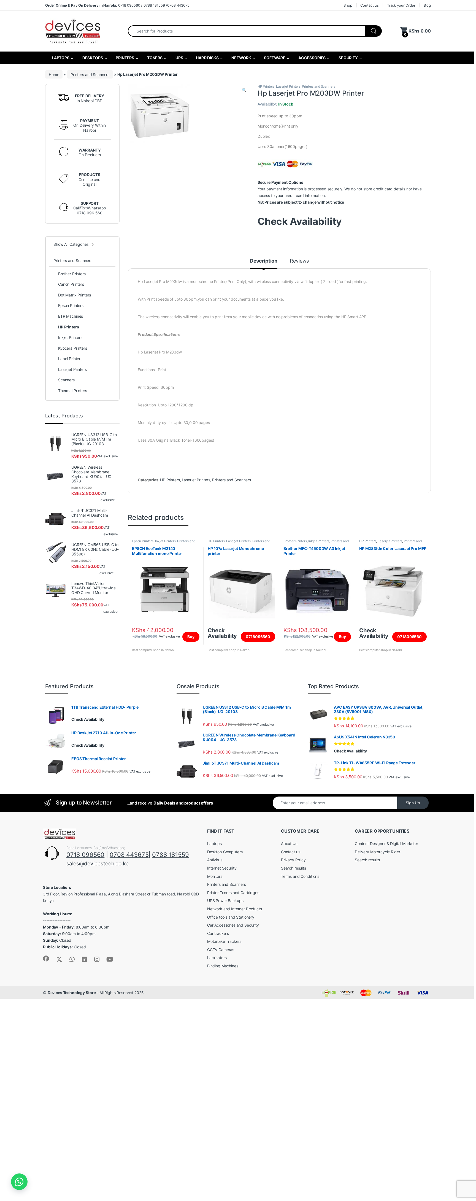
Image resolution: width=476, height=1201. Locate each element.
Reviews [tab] (299, 261)
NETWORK (241, 57)
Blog (427, 5)
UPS (179, 57)
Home (54, 74)
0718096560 (258, 636)
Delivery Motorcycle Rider (377, 851)
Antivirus (214, 859)
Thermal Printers (72, 390)
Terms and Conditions (300, 876)
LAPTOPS (60, 57)
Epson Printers (142, 541)
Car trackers (218, 933)
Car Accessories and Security (233, 925)
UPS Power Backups (225, 900)
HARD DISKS (206, 57)
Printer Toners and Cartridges (233, 892)
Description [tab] (263, 261)
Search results (293, 868)
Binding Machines (222, 966)
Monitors (214, 876)
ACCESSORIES (312, 57)
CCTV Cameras (220, 949)
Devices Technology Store (72, 992)
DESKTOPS (92, 57)
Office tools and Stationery (230, 917)
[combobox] (247, 31)
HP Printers (266, 86)
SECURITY (348, 57)
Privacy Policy (293, 859)
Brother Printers (295, 541)
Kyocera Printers (72, 348)
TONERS (154, 57)
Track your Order (401, 5)
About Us (289, 843)
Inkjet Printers (165, 541)
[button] (244, 90)
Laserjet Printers (288, 86)
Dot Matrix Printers (74, 295)
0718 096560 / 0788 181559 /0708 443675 (117, 5)
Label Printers (70, 358)
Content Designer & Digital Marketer (386, 843)
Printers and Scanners (90, 74)
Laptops (214, 843)
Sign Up (413, 802)
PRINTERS (124, 57)
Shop (348, 5)
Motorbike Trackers (224, 941)
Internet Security (222, 868)
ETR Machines (70, 316)
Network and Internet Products (234, 908)
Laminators (217, 957)
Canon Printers (71, 284)
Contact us (369, 5)
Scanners (66, 379)
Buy (190, 636)
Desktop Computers (225, 851)
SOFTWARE (274, 57)
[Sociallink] (46, 959)
